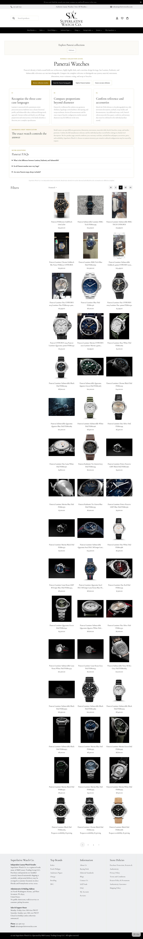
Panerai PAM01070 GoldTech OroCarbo (61, 223)
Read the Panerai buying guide (62, 83)
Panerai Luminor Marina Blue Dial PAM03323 (90, 788)
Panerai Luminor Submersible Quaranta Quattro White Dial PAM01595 (90, 626)
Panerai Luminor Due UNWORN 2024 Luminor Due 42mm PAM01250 (119, 303)
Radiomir (71, 50)
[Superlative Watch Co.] (71, 18)
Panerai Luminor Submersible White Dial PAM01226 (90, 424)
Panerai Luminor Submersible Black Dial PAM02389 (90, 707)
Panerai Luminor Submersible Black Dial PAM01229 (61, 384)
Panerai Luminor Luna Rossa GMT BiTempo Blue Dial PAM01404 (61, 586)
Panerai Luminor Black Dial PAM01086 (119, 828)
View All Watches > (81, 7)
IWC (52, 884)
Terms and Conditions (117, 876)
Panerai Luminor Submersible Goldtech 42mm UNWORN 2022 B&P (119, 263)
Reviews (83, 896)
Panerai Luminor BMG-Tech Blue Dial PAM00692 (90, 263)
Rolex (42, 30)
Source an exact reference (102, 83)
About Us (83, 865)
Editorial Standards (87, 873)
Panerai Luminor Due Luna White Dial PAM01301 (62, 465)
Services (99, 30)
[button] (127, 18)
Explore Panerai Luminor (83, 83)
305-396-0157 (20, 924)
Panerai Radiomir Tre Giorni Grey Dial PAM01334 (90, 465)
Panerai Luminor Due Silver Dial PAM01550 (119, 626)
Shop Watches (31, 30)
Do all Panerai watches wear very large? (26, 166)
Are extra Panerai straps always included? (27, 172)
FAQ (81, 888)
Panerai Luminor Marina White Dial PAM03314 (119, 788)
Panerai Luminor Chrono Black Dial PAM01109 (90, 828)
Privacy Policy (115, 873)
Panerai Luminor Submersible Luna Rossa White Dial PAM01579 (61, 667)
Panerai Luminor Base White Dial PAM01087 (119, 344)
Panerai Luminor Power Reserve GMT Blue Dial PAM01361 (119, 505)
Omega (77, 30)
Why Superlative (110, 30)
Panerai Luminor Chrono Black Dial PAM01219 (119, 384)
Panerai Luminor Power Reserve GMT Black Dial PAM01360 (119, 465)
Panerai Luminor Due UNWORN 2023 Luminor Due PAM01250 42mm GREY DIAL (61, 304)
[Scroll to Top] (138, 926)
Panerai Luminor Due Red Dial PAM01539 (119, 586)
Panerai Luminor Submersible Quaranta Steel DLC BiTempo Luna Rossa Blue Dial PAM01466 (90, 546)
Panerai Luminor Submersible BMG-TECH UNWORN (119, 223)
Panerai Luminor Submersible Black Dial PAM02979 (61, 707)
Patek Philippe (52, 30)
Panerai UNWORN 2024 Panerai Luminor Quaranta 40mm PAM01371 (61, 344)
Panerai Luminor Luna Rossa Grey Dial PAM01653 (90, 667)
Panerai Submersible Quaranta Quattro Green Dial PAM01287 (90, 384)
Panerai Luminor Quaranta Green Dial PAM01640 (62, 626)
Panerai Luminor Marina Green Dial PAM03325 (119, 747)
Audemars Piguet (66, 30)
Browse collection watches (40, 83)
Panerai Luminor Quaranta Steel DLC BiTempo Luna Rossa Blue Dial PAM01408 (90, 586)
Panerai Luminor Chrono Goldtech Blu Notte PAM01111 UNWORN (61, 263)
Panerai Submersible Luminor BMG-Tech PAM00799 (90, 223)
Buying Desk (84, 869)
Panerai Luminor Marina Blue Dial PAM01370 (61, 505)
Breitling (53, 880)
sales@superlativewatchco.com (26, 926)
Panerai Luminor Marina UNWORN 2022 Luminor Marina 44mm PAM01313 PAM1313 (90, 344)
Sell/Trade (83, 884)
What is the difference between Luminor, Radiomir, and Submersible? (36, 160)
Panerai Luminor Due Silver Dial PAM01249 (119, 424)
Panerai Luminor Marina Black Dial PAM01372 (61, 546)
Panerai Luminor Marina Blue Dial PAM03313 (90, 747)
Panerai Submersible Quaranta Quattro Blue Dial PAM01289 (61, 424)
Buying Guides (88, 30)
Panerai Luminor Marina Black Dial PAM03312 (61, 788)
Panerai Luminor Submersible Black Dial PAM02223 (119, 707)
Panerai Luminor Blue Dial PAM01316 (90, 303)
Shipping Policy (115, 888)
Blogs (82, 876)
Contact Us (84, 880)
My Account (84, 892)
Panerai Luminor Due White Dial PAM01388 (119, 546)
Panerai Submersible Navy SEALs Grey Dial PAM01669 (119, 667)
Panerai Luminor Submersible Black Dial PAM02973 (61, 747)
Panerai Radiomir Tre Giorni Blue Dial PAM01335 (90, 505)
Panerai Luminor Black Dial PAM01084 (62, 828)
